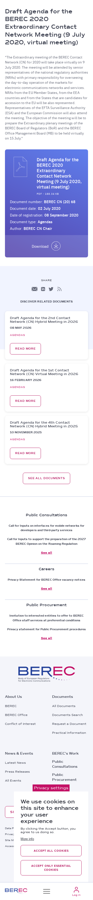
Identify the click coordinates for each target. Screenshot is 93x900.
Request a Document (69, 724)
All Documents (63, 706)
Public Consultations (64, 764)
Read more (25, 348)
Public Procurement (64, 777)
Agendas (45, 221)
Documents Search (67, 715)
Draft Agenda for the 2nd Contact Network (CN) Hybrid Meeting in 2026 (44, 320)
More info (27, 839)
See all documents (46, 478)
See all (46, 552)
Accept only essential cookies (51, 867)
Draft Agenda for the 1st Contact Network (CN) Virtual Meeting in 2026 (44, 372)
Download (40, 246)
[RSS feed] (59, 289)
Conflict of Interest (20, 724)
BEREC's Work (65, 753)
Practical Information (69, 733)
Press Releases (17, 771)
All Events (13, 780)
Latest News (15, 762)
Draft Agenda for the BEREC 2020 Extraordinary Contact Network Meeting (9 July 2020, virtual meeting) (59, 173)
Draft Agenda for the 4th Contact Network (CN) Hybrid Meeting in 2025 (44, 424)
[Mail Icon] (34, 289)
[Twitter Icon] (51, 289)
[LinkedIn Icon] (43, 289)
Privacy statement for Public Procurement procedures (46, 629)
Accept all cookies (51, 850)
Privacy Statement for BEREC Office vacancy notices (46, 579)
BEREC (11, 706)
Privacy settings (51, 788)
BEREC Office (16, 715)
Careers (59, 788)
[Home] (16, 891)
